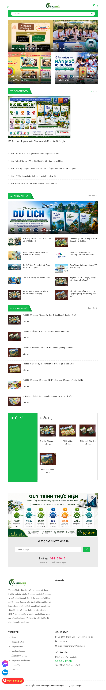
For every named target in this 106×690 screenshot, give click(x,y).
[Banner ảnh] (53, 517)
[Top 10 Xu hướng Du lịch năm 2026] (14, 280)
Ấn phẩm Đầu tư (18, 653)
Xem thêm (92, 195)
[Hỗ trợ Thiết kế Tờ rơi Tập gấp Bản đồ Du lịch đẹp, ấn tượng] (14, 294)
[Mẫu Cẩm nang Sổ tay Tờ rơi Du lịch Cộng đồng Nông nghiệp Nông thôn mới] (61, 294)
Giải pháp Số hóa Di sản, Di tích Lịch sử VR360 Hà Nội (37, 239)
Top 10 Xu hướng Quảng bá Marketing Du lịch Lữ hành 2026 (82, 253)
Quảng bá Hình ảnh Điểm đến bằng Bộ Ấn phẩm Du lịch (36, 230)
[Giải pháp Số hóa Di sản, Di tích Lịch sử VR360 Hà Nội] (14, 241)
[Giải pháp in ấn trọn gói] (17, 584)
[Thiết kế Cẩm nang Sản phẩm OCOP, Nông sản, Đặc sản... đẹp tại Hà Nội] (14, 385)
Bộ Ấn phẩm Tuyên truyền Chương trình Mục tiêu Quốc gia (36, 141)
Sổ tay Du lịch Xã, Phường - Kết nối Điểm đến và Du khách (83, 239)
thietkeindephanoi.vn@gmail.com (71, 648)
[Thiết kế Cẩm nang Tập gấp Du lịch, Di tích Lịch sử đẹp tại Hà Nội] (14, 320)
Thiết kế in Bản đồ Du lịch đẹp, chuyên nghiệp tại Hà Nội (46, 331)
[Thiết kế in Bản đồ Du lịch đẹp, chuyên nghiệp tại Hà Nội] (14, 336)
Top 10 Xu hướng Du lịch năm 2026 (36, 277)
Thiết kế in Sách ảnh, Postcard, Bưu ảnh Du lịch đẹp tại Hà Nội (48, 347)
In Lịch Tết (16, 667)
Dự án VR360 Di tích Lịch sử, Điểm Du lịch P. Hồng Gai (36, 266)
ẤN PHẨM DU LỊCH (19, 196)
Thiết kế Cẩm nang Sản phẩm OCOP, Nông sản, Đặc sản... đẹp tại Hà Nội (53, 380)
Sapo (79, 688)
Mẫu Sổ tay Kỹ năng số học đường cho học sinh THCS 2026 (38, 48)
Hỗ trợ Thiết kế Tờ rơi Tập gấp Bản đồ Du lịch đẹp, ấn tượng (36, 292)
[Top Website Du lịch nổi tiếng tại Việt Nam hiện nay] (61, 268)
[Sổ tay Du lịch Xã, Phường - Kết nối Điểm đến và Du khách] (61, 242)
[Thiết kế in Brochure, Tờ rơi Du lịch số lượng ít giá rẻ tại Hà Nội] (14, 369)
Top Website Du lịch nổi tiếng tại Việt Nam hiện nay (83, 266)
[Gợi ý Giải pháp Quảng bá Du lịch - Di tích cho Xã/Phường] (14, 255)
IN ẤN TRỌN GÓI (19, 308)
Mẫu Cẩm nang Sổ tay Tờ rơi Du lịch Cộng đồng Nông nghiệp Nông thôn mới (83, 293)
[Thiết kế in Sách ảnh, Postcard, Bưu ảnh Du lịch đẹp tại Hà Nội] (14, 352)
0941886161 (58, 561)
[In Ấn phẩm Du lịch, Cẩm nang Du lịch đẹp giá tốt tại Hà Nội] (14, 401)
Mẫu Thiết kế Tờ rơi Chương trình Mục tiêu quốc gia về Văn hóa (35, 153)
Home (14, 639)
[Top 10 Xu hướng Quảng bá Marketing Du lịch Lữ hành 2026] (61, 255)
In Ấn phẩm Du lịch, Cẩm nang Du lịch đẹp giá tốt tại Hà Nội (47, 396)
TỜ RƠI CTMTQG (19, 91)
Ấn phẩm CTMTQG (19, 658)
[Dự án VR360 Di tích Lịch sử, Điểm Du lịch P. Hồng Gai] (14, 266)
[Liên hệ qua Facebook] (5, 663)
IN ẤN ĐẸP (47, 418)
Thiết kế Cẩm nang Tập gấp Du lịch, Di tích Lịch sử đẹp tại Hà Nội (49, 315)
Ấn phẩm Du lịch (18, 649)
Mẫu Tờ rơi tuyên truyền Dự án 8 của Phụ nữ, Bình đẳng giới (33, 176)
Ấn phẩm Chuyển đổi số (21, 663)
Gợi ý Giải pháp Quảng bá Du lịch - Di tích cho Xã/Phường (36, 253)
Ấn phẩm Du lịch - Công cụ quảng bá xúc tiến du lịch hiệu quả (83, 278)
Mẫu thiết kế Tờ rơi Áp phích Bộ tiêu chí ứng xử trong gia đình (34, 183)
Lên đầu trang (95, 685)
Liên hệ (15, 672)
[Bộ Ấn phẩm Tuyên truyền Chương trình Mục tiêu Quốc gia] (39, 116)
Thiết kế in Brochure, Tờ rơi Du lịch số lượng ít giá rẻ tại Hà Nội (48, 363)
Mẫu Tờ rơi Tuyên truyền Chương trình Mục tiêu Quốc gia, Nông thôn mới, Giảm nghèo (43, 168)
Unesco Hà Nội (18, 644)
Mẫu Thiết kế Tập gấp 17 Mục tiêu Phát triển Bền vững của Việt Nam (37, 161)
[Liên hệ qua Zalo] (5, 672)
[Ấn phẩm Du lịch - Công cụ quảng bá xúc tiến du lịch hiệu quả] (61, 281)
